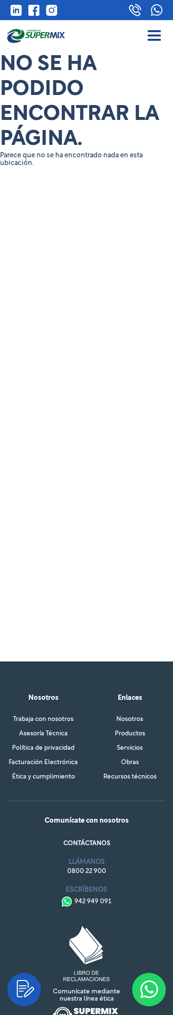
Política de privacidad (43, 748)
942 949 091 (92, 901)
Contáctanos (86, 843)
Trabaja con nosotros (43, 719)
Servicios (130, 748)
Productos (130, 734)
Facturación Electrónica (43, 762)
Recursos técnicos (130, 777)
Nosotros (129, 719)
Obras (130, 762)
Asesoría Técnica (43, 734)
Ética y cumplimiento (43, 777)
